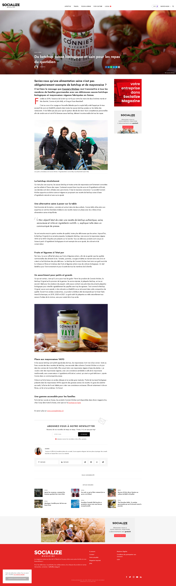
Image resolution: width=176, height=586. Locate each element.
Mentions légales (122, 551)
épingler (72, 145)
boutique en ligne (74, 402)
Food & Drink (37, 52)
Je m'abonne (84, 434)
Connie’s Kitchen (70, 89)
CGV (118, 559)
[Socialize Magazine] (11, 6)
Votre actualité (93, 557)
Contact (91, 554)
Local (46, 490)
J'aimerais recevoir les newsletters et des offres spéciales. (72, 439)
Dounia (43, 67)
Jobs (90, 563)
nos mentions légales (19, 574)
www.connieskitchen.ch (55, 411)
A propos (92, 551)
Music (119, 490)
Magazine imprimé (95, 560)
